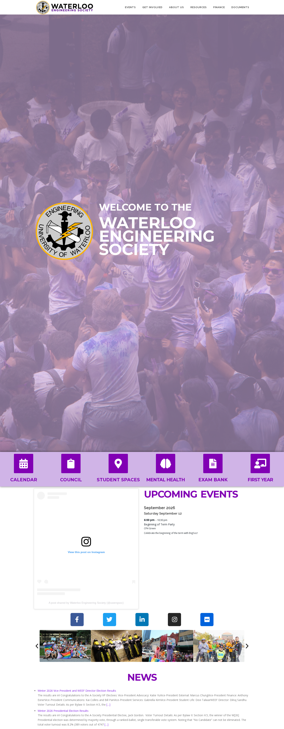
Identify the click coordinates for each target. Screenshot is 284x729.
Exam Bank (213, 479)
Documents (240, 7)
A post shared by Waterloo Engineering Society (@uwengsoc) (86, 602)
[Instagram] (174, 619)
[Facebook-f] (77, 619)
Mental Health (165, 479)
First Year (260, 479)
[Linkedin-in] (142, 619)
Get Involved (152, 7)
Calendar (23, 479)
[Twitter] (109, 619)
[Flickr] (206, 619)
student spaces (118, 479)
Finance (219, 7)
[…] (108, 704)
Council (71, 479)
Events (130, 7)
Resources (198, 7)
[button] (37, 646)
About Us (176, 7)
